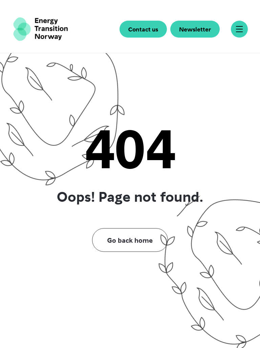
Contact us (143, 29)
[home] (40, 29)
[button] (239, 29)
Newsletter (195, 29)
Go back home (130, 240)
